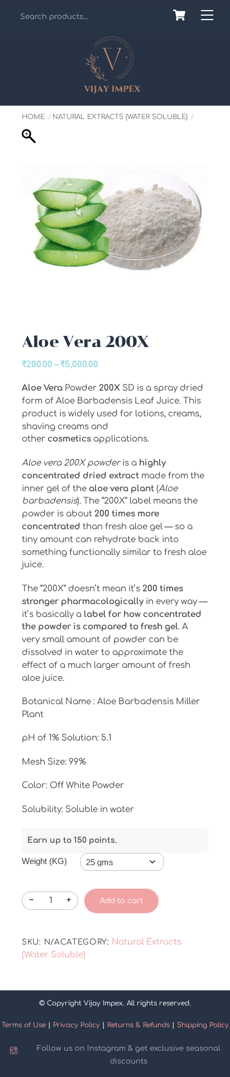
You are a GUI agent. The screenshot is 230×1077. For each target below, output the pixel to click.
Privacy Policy (76, 1025)
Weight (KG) (44, 861)
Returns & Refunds (138, 1025)
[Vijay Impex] (112, 89)
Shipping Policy (203, 1025)
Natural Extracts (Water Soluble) (120, 117)
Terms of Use (24, 1025)
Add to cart (121, 900)
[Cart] (179, 15)
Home (33, 117)
